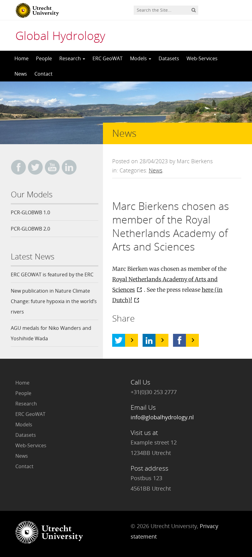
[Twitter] (118, 340)
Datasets (169, 58)
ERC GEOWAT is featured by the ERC (52, 274)
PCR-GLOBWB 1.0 (30, 212)
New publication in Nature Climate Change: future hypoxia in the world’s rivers (54, 301)
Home (21, 58)
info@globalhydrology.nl (162, 417)
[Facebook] (179, 340)
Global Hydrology (60, 35)
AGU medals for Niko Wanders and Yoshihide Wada (51, 333)
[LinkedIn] (149, 340)
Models (139, 58)
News (20, 73)
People (44, 58)
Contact (43, 73)
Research (70, 58)
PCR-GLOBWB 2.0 (30, 228)
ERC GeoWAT (108, 58)
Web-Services (202, 58)
